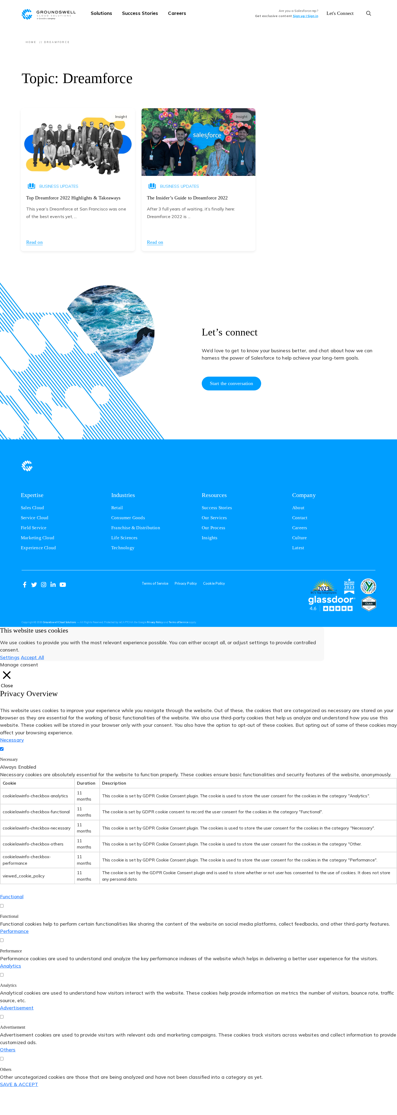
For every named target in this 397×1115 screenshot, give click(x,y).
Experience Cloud (38, 547)
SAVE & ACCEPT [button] (19, 1084)
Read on (34, 242)
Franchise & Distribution (135, 527)
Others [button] (8, 1049)
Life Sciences (124, 537)
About (298, 507)
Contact (299, 517)
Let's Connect (340, 13)
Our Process (213, 527)
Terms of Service (155, 583)
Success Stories (140, 13)
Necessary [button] (12, 740)
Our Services (214, 517)
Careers (177, 13)
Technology (122, 547)
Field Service (34, 527)
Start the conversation (231, 383)
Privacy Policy (186, 583)
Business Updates (59, 186)
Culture (299, 537)
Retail (117, 507)
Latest (298, 547)
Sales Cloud (32, 507)
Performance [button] (14, 931)
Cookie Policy (214, 583)
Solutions (101, 13)
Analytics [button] (10, 966)
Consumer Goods (128, 517)
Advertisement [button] (16, 1008)
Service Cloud (35, 517)
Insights (210, 537)
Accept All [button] (32, 657)
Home (31, 42)
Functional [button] (11, 896)
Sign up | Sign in (305, 16)
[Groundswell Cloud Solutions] (51, 13)
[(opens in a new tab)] (323, 586)
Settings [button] (9, 657)
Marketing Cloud (37, 537)
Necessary (9, 759)
